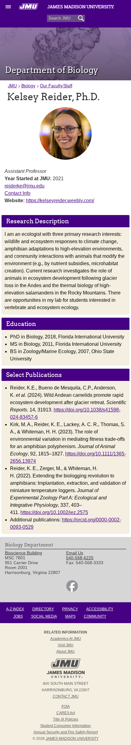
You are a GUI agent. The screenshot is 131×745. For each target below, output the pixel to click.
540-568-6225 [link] (80, 557)
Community (95, 616)
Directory (43, 609)
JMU (12, 85)
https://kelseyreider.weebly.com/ (60, 200)
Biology (28, 85)
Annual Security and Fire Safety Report (66, 732)
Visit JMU (65, 645)
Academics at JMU (65, 639)
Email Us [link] (74, 552)
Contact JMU (66, 696)
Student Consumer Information (65, 726)
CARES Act (65, 713)
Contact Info (17, 193)
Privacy (70, 609)
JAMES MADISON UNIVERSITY (72, 738)
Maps (70, 616)
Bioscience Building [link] (23, 552)
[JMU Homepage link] (66, 677)
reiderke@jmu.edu (24, 185)
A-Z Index (15, 609)
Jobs (18, 616)
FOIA (66, 706)
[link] (72, 590)
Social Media (44, 616)
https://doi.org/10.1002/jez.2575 (54, 512)
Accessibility (99, 609)
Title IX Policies (65, 719)
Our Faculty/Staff (56, 85)
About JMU (65, 651)
